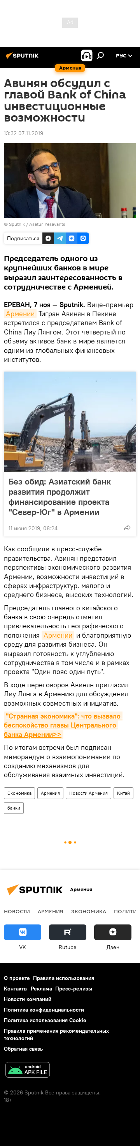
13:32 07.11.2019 (23, 133)
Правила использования (63, 978)
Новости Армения (88, 793)
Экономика (19, 793)
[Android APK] (27, 1071)
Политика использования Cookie (45, 1020)
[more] (127, 527)
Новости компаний (27, 999)
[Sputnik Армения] (23, 58)
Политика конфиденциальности (44, 1009)
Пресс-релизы (73, 988)
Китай (123, 793)
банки (13, 808)
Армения (50, 793)
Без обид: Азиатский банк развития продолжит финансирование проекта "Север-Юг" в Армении (60, 496)
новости (17, 911)
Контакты (16, 988)
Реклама (41, 988)
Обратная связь (23, 1048)
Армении (20, 313)
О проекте (17, 978)
